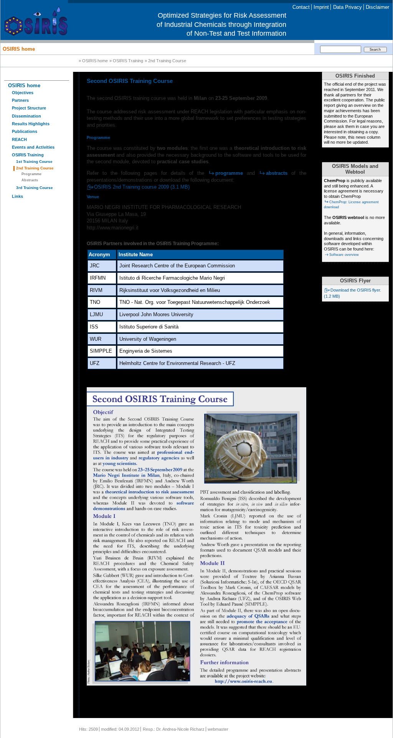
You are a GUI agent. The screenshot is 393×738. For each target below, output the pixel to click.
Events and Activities (33, 147)
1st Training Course (34, 161)
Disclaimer (377, 7)
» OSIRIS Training (126, 61)
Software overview (344, 255)
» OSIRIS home (93, 61)
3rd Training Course (34, 188)
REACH (19, 139)
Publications (24, 131)
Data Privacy (347, 7)
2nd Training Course (35, 168)
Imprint (321, 7)
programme (229, 173)
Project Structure (29, 108)
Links (17, 196)
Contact (301, 7)
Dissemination (26, 116)
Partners (20, 100)
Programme (31, 174)
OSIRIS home (19, 48)
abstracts (276, 173)
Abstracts (29, 180)
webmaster (218, 729)
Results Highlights (31, 123)
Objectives (22, 92)
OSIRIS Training (28, 155)
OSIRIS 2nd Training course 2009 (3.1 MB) (142, 187)
